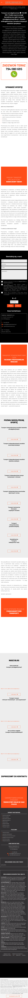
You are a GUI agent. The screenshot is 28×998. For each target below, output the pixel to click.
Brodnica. (22, 940)
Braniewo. (14, 936)
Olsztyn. (21, 936)
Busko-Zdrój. (6, 932)
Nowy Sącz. (15, 894)
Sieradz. (6, 898)
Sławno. (2, 883)
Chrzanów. (17, 895)
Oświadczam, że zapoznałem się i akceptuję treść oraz (15, 282)
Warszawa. (20, 908)
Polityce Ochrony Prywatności (8, 285)
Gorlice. (5, 895)
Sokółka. (22, 943)
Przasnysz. (6, 904)
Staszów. (12, 929)
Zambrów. (9, 943)
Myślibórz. (9, 883)
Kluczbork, (17, 927)
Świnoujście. (14, 882)
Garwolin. (23, 907)
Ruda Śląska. (3, 911)
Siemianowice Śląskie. (4, 912)
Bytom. (22, 910)
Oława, (5, 878)
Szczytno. (15, 933)
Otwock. (15, 904)
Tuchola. (20, 937)
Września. (10, 916)
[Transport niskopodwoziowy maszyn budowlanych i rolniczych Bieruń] (14, 482)
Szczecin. (23, 885)
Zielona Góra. (16, 887)
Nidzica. (10, 935)
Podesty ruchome (6, 825)
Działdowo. (11, 936)
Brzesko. (8, 895)
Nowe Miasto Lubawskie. (4, 935)
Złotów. (8, 916)
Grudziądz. (11, 940)
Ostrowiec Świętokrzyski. (11, 931)
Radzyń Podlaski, (23, 923)
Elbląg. (8, 936)
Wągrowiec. (17, 916)
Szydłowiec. (9, 903)
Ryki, (20, 923)
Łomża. (10, 944)
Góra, (8, 879)
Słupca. (12, 918)
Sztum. (12, 889)
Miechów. (22, 894)
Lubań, (19, 878)
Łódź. (2, 901)
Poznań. (9, 922)
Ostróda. (20, 933)
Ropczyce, (25, 948)
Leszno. (20, 919)
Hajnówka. (15, 944)
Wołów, (13, 879)
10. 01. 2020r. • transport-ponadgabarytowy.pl (10, 688)
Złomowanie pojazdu (7, 818)
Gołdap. (2, 936)
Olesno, (4, 928)
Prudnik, (6, 928)
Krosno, (2, 948)
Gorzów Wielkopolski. (21, 887)
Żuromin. (10, 902)
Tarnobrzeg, (12, 949)
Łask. (16, 899)
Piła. (18, 918)
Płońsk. (9, 904)
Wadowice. (11, 893)
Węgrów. (22, 902)
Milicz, (10, 878)
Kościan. (2, 920)
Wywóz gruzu (5, 822)
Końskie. (19, 931)
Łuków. (12, 924)
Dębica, (15, 947)
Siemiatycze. (3, 944)
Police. (7, 883)
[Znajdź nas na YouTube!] (15, 958)
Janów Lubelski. (3, 925)
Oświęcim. (6, 894)
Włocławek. (13, 937)
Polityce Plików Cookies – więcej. (17, 993)
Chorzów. (11, 911)
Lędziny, (2, 865)
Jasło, (20, 947)
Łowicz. (11, 899)
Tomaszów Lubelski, (13, 923)
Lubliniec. (2, 915)
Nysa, (2, 928)
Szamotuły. (9, 918)
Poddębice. (18, 898)
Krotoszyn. (23, 919)
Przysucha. (2, 904)
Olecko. (22, 933)
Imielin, (5, 865)
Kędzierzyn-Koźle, (13, 927)
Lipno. (5, 940)
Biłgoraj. (13, 925)
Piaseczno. (12, 904)
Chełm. (11, 925)
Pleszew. (16, 918)
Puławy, (2, 924)
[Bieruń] (14, 530)
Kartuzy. (2, 891)
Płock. (14, 908)
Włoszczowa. (9, 929)
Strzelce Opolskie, (10, 928)
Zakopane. (14, 893)
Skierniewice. (3, 898)
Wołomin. (19, 902)
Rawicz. (14, 918)
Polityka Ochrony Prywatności (17, 953)
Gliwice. (5, 910)
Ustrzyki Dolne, (9, 947)
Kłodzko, (23, 878)
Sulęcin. (17, 886)
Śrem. (22, 916)
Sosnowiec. (12, 910)
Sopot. (20, 889)
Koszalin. (15, 883)
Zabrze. (15, 910)
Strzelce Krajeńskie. (21, 886)
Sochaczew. (18, 903)
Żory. (8, 912)
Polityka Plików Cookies (7, 955)
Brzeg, (6, 927)
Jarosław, (18, 947)
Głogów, (10, 879)
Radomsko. (15, 898)
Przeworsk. (22, 948)
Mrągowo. (12, 935)
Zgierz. (5, 897)
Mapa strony (18, 955)
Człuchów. (5, 891)
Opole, (14, 928)
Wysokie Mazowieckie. (14, 943)
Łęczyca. (14, 899)
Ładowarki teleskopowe (7, 834)
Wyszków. (16, 902)
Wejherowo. (7, 889)
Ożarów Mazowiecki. (4, 903)
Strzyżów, (8, 949)
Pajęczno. (2, 899)
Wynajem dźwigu (6, 823)
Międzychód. (17, 919)
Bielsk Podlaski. (22, 944)
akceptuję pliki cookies (13, 996)
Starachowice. (16, 929)
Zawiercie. (7, 914)
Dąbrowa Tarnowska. (13, 895)
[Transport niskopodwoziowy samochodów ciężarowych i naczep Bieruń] (14, 498)
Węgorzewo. (12, 933)
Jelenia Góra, (16, 879)
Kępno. (8, 920)
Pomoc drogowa (6, 817)
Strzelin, (21, 877)
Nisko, (16, 948)
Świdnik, (18, 923)
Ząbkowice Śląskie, (21, 879)
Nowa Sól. (2, 887)
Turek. (20, 916)
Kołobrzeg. (18, 883)
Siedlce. (9, 908)
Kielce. (9, 932)
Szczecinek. (20, 882)
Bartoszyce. (18, 936)
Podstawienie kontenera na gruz (9, 836)
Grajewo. (18, 944)
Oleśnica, (7, 878)
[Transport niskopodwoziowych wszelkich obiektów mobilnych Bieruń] (14, 466)
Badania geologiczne (6, 820)
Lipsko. (2, 907)
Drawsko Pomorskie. (12, 885)
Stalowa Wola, (5, 949)
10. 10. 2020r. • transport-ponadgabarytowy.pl (10, 721)
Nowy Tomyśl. (13, 919)
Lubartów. (17, 924)
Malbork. (14, 890)
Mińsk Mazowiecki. (14, 906)
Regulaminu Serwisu (22, 281)
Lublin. (20, 925)
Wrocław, (8, 877)
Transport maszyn (6, 827)
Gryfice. (5, 885)
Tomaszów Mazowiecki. (20, 897)
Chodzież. (5, 922)
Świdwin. (17, 882)
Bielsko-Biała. (19, 910)
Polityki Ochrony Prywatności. (8, 282)
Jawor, (7, 879)
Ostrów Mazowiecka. (19, 904)
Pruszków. (23, 908)
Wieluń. (16, 897)
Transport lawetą (6, 832)
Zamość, (6, 923)
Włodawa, (9, 923)
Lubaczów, (9, 948)
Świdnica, (2, 878)
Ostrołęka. (16, 908)
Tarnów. (17, 893)
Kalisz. (11, 920)
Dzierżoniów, (3, 881)
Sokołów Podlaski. (13, 903)
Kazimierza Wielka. (24, 931)
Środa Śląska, (18, 877)
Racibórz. (10, 912)
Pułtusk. (23, 903)
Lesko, (4, 948)
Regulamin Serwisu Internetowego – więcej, (7, 986)
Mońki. (8, 944)
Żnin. (10, 937)
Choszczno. (17, 885)
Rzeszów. (15, 949)
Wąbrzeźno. (17, 937)
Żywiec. (22, 914)
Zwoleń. (13, 902)
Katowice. (19, 915)
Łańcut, (12, 948)
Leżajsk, (6, 948)
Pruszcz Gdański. (3, 890)
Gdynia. (13, 891)
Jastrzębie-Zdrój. (18, 911)
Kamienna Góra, (3, 879)
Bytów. (11, 891)
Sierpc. (21, 903)
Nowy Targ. (12, 894)
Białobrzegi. (6, 908)
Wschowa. (10, 886)
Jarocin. (13, 920)
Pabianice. (5, 899)
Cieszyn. (16, 914)
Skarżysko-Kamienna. (21, 929)
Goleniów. (7, 885)
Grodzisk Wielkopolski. (17, 920)
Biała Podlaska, (17, 925)
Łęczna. (14, 924)
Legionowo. (5, 907)
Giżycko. (5, 936)
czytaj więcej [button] (13, 694)
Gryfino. (2, 885)
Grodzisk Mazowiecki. (15, 907)
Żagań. (7, 886)
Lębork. (17, 890)
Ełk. (6, 936)
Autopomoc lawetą (6, 841)
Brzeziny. (20, 899)
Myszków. (19, 914)
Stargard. (23, 882)
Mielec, (14, 948)
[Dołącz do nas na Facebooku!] (13, 958)
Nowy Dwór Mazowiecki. (4, 906)
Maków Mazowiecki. (20, 906)
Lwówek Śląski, (13, 878)
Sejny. (6, 944)
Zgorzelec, (6, 881)
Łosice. (24, 906)
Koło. (6, 920)
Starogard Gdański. (16, 889)
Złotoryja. (9, 881)
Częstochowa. (9, 910)
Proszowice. (3, 894)
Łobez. (12, 883)
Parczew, (4, 924)
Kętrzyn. (22, 935)
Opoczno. (8, 899)
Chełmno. (19, 940)
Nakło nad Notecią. (15, 939)
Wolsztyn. (14, 916)
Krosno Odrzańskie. (11, 887)
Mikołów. (10, 915)
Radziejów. (11, 939)
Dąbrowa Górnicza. (15, 915)
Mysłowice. (22, 911)
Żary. (5, 886)
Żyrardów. (7, 902)
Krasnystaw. (23, 924)
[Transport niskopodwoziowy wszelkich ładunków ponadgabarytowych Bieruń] (14, 434)
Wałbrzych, (11, 877)
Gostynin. (20, 907)
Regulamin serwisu (7, 953)
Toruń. (22, 937)
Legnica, (21, 878)
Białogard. (20, 885)
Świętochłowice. (3, 914)
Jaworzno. (14, 911)
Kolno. (12, 944)
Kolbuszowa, (23, 947)
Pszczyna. (24, 914)
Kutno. (18, 899)
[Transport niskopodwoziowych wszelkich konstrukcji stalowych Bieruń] (14, 450)
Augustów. (2, 945)
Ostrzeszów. (21, 918)
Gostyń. (22, 920)
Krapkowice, (21, 927)
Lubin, (17, 878)
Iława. (24, 935)
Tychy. (8, 911)
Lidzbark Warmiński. (17, 935)
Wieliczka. (7, 893)
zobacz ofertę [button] (13, 439)
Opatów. (17, 931)
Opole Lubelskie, (8, 924)
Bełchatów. (24, 899)
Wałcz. (11, 882)
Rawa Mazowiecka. (10, 898)
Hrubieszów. (8, 925)
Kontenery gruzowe (6, 815)
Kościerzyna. (23, 890)
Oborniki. (9, 919)
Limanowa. (2, 895)
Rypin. (8, 939)
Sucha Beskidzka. (21, 893)
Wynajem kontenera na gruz (8, 837)
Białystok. (6, 943)
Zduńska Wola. (8, 897)
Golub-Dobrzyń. (15, 940)
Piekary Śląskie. (22, 912)
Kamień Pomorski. (22, 883)
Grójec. (11, 907)
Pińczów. (6, 931)
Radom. (12, 908)
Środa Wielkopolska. (4, 918)
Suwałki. (19, 943)
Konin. (5, 920)
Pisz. (18, 933)
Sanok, (2, 949)
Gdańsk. (16, 891)
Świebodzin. (13, 886)
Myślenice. (19, 894)
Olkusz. (9, 894)
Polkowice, (24, 877)
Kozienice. (8, 907)
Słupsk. (22, 889)
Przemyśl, (18, 948)
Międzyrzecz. (6, 887)
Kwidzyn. (19, 890)
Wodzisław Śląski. (12, 914)
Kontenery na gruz (6, 839)
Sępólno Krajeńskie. (4, 939)
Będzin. (19, 912)
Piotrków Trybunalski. (23, 898)
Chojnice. (8, 891)
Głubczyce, (8, 927)
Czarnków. (2, 922)
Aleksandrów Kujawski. (21, 939)
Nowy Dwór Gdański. (9, 890)
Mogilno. (2, 940)
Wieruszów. (13, 897)
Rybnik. (6, 911)
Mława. (10, 906)
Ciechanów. (2, 908)
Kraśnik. (20, 924)
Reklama (23, 955)
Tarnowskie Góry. (15, 912)
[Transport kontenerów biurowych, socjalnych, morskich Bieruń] (14, 514)
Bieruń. (5, 915)
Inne (13, 955)
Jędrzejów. (2, 932)
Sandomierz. (3, 931)
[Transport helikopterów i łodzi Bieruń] (14, 546)
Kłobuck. (7, 915)
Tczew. (10, 889)
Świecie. (24, 937)
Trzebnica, (14, 877)
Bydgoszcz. (2, 941)
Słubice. (25, 886)
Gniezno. (25, 920)
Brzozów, (13, 947)
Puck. (24, 889)
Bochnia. (21, 895)
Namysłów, (24, 927)
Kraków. (23, 895)
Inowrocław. (7, 940)
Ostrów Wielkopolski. (4, 919)
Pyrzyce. (5, 883)
